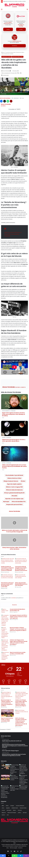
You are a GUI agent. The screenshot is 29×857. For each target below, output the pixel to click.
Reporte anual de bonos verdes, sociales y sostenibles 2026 (18, 653)
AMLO (3, 805)
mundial (15, 496)
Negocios (4, 812)
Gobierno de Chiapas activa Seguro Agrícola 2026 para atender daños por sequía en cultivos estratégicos (18, 642)
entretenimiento (15, 808)
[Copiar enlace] (11, 101)
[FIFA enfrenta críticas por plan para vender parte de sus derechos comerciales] (7, 578)
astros (7, 805)
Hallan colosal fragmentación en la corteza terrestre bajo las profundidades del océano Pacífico (14, 466)
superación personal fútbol (14, 504)
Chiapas (12, 805)
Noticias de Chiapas (12, 812)
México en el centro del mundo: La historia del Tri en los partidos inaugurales (12, 234)
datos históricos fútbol (14, 478)
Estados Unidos (23, 808)
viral (8, 814)
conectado (13, 597)
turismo (3, 814)
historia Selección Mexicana (15, 490)
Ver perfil (3, 105)
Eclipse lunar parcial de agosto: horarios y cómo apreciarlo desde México (13, 440)
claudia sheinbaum (20, 805)
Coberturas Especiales (11, 52)
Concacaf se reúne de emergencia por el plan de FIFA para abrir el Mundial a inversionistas (21, 568)
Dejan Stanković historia (11, 481)
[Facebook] (1, 101)
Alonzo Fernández (6, 70)
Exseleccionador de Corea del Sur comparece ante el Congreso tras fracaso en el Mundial (7, 568)
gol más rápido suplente (15, 484)
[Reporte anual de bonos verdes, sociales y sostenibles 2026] (5, 656)
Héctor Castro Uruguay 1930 (15, 487)
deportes (8, 808)
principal (6, 501)
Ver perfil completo (20, 387)
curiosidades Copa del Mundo (15, 475)
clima (3, 808)
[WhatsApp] (8, 101)
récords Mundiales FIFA (19, 501)
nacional (20, 810)
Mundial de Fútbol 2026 (18, 56)
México (14, 810)
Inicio (3, 52)
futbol (23, 481)
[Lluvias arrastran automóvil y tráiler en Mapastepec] (23, 787)
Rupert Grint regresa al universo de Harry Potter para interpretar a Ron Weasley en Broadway (13, 414)
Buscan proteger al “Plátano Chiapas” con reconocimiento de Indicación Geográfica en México (18, 629)
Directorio (20, 848)
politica (19, 812)
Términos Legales (13, 848)
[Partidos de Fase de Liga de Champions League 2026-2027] (14, 788)
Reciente (14, 605)
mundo (3, 810)
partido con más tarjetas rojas (14, 498)
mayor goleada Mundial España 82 (14, 493)
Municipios (9, 810)
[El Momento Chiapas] (14, 5)
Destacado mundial (8, 53)
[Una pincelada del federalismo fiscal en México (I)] (5, 611)
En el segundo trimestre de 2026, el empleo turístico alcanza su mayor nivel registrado (18, 617)
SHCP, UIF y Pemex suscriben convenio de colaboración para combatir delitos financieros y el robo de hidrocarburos (21, 721)
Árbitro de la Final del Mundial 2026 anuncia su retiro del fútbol (21, 584)
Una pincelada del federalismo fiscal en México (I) (17, 610)
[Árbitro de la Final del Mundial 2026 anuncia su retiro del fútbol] (21, 578)
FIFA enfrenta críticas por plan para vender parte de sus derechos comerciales (7, 584)
